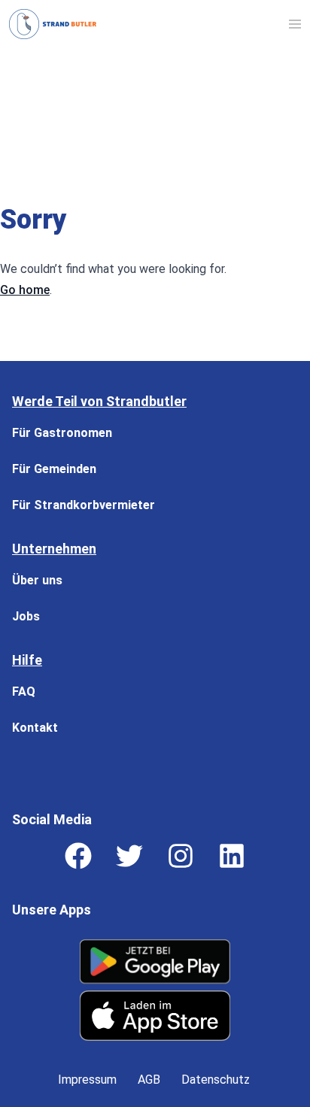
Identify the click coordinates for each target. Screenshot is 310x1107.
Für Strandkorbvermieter (83, 505)
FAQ (23, 691)
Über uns (37, 580)
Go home (25, 290)
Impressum (87, 1079)
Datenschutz (215, 1079)
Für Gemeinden (54, 469)
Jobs (26, 616)
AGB (149, 1079)
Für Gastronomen (62, 433)
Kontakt (35, 727)
